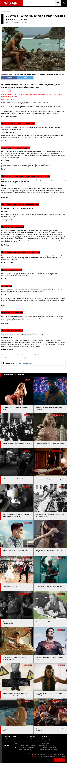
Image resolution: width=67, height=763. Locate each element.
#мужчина (21, 358)
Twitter (25, 77)
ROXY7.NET (27, 745)
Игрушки (32, 736)
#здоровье (8, 358)
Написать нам (59, 760)
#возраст (15, 358)
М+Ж (14, 736)
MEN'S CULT (26, 747)
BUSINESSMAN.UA (47, 747)
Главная (3, 11)
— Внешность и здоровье (47, 739)
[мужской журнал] (11, 3)
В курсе (6, 745)
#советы (27, 358)
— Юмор (15, 739)
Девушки (7, 736)
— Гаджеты (33, 739)
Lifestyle (44, 736)
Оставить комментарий (24, 363)
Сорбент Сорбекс (36, 756)
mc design (51, 754)
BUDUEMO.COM (47, 749)
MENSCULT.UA (46, 745)
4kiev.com (25, 749)
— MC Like (6, 739)
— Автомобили (34, 741)
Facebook (9, 77)
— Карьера (43, 741)
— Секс (15, 743)
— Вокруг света (45, 743)
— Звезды (6, 741)
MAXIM (37, 355)
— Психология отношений (19, 741)
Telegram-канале (8, 94)
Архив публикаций (10, 748)
